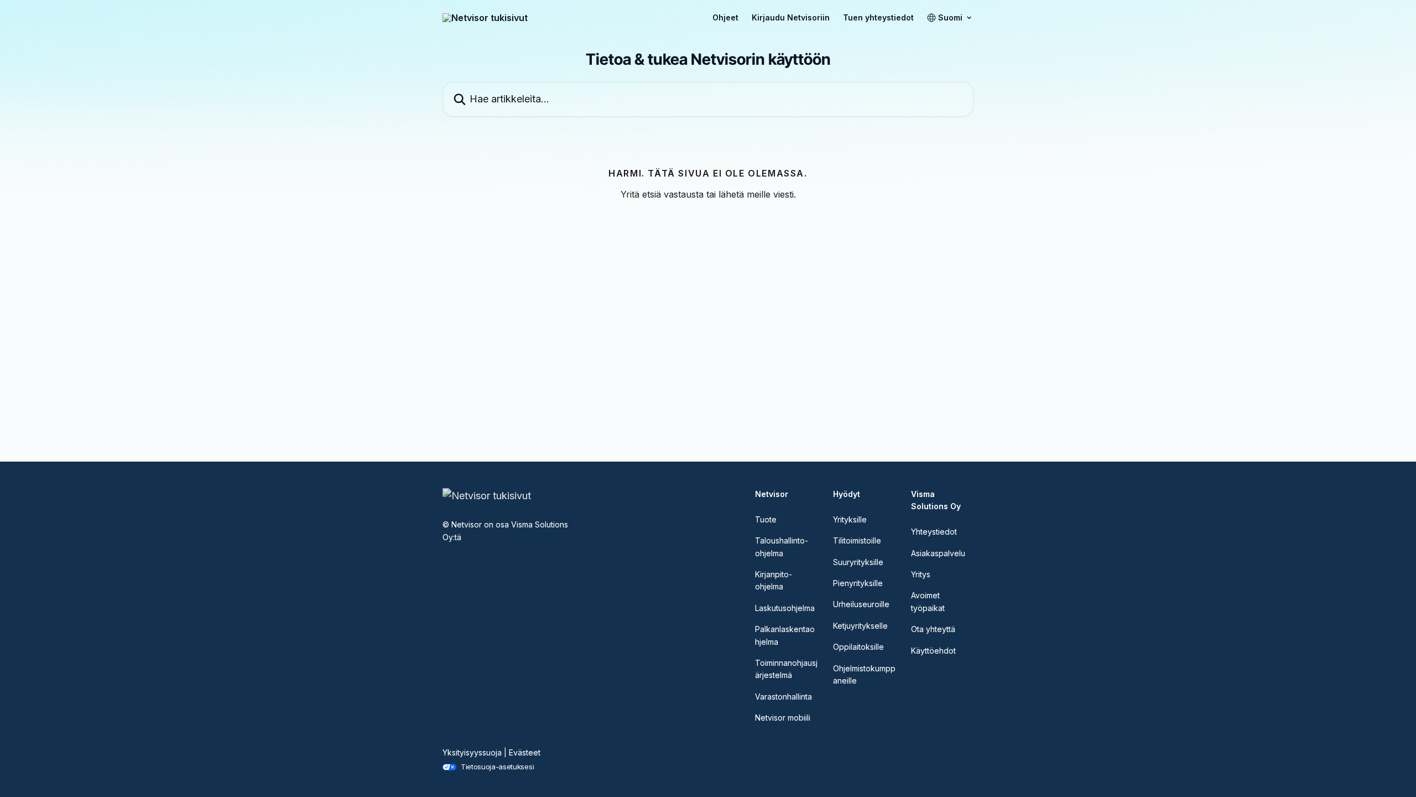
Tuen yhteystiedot (878, 18)
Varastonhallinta (783, 696)
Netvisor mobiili (782, 717)
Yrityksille (850, 519)
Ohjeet (725, 18)
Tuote (766, 519)
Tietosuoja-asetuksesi (497, 766)
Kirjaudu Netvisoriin (791, 18)
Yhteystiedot (934, 531)
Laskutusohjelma (785, 608)
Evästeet (524, 752)
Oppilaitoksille (858, 646)
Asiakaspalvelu (938, 553)
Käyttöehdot (933, 650)
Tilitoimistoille (857, 540)
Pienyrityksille (858, 583)
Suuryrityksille (858, 562)
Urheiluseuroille (861, 604)
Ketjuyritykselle (860, 625)
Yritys (920, 574)
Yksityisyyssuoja (472, 752)
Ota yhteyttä (933, 629)
